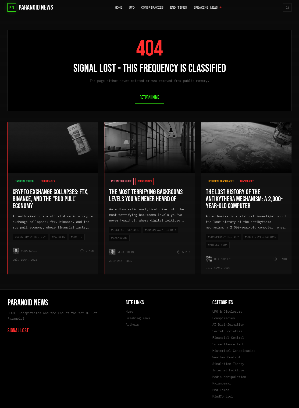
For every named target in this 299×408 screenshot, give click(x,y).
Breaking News (138, 318)
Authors (132, 324)
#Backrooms (119, 237)
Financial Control (25, 181)
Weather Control (226, 357)
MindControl (222, 396)
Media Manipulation (229, 377)
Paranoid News (27, 303)
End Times (220, 390)
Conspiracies (48, 181)
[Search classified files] (287, 7)
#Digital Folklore (125, 230)
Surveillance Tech (228, 344)
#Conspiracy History (30, 237)
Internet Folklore (121, 181)
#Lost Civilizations (260, 237)
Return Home (149, 97)
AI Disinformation (228, 324)
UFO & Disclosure (227, 311)
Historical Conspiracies (221, 181)
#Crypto (76, 237)
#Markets (58, 237)
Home (129, 311)
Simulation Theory (228, 364)
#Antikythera (218, 244)
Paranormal (221, 383)
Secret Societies (227, 331)
